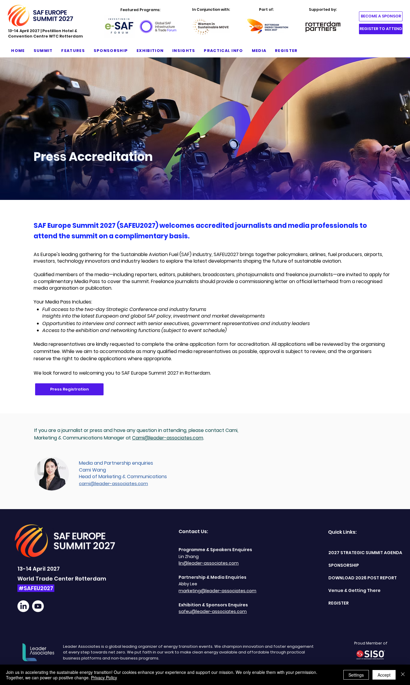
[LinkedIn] (23, 606)
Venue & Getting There (354, 590)
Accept (384, 675)
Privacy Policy (104, 677)
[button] (43, 51)
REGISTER (338, 603)
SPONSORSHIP (343, 565)
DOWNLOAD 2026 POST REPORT (354, 578)
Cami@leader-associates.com (167, 437)
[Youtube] (38, 606)
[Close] (402, 674)
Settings (356, 675)
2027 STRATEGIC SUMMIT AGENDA (354, 553)
